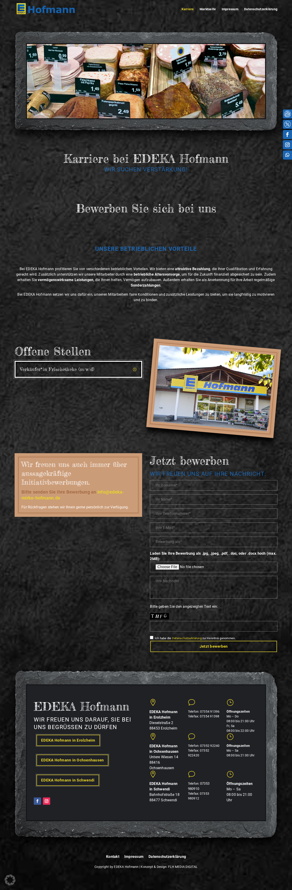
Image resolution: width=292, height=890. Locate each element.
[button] (10, 880)
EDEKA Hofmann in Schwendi (67, 780)
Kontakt (112, 857)
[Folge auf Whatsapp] (287, 155)
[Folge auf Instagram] (287, 144)
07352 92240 (210, 746)
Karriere (188, 9)
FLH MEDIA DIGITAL (183, 867)
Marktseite (208, 9)
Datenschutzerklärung (260, 9)
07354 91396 (210, 711)
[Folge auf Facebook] (287, 134)
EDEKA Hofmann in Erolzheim (68, 740)
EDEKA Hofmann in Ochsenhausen (72, 760)
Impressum (230, 9)
